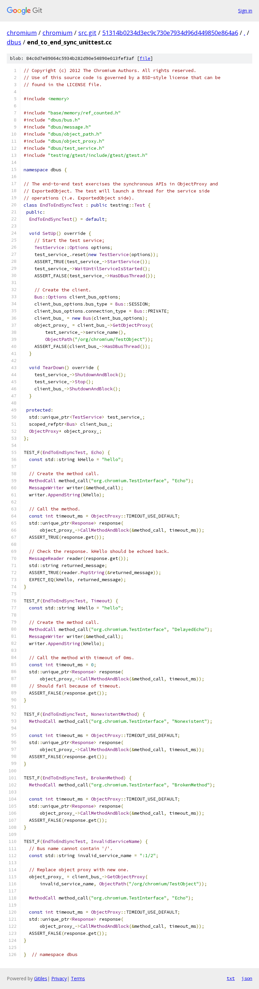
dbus (14, 42)
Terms (78, 978)
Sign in (245, 10)
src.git (87, 33)
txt (231, 978)
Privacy (59, 978)
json (246, 978)
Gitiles (40, 978)
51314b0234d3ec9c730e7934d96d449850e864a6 (170, 33)
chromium (22, 33)
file (145, 58)
